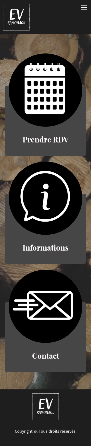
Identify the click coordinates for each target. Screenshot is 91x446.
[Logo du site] (16, 17)
